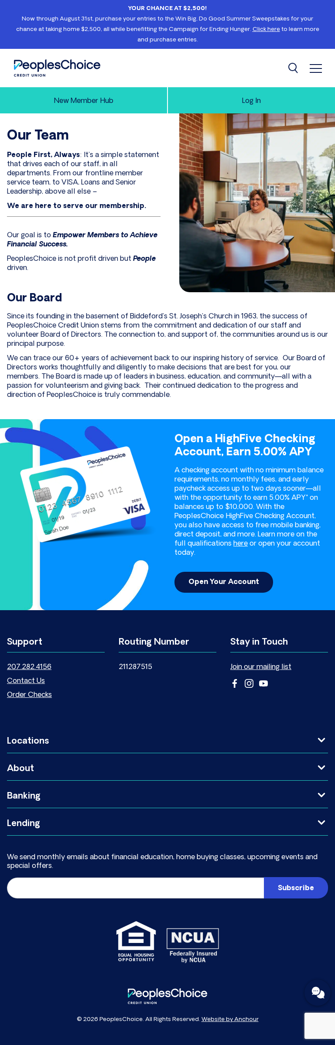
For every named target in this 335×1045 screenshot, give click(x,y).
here (240, 543)
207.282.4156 (29, 667)
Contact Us (26, 681)
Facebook (234, 683)
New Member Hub (83, 101)
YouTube (263, 683)
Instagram (249, 683)
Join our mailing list (260, 667)
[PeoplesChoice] (57, 68)
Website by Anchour (230, 1019)
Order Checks (29, 695)
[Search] (294, 68)
